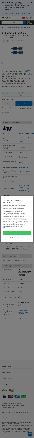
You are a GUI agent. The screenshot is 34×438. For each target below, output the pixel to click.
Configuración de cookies (17, 237)
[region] (17, 219)
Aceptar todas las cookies (17, 232)
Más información (7, 227)
